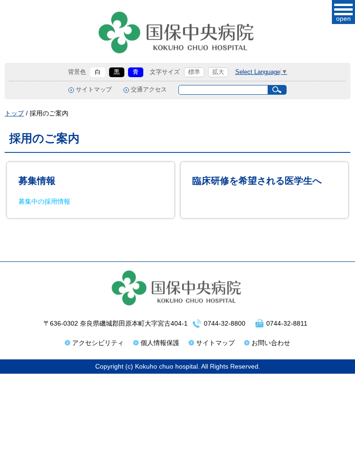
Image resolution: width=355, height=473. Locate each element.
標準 (194, 72)
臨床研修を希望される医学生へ (257, 181)
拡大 (218, 72)
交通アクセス (149, 89)
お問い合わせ (270, 342)
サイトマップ (94, 89)
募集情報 (36, 181)
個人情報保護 (160, 342)
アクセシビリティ (98, 342)
